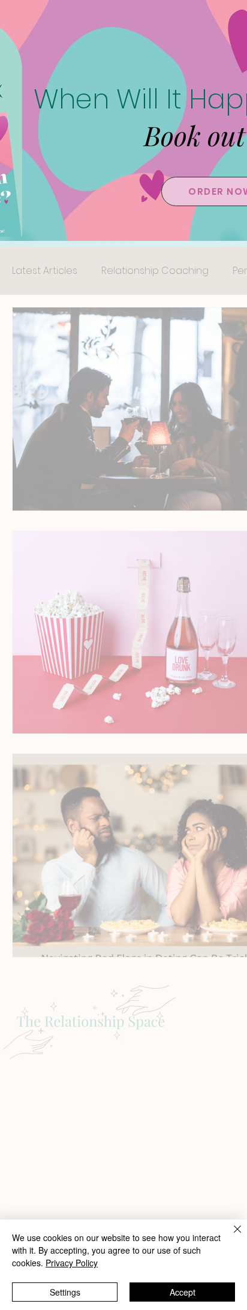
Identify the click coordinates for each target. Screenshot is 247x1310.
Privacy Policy (72, 1263)
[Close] (230, 1236)
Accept (182, 1292)
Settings (65, 1292)
